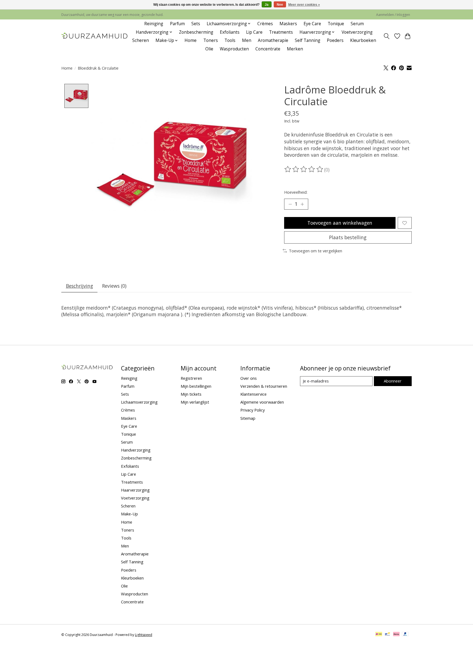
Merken (295, 49)
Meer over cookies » (304, 5)
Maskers (288, 24)
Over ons (248, 378)
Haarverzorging (135, 490)
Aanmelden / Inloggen (393, 14)
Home (190, 40)
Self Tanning (307, 40)
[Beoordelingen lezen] (304, 169)
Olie (209, 49)
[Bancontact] (387, 634)
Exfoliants (230, 32)
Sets (195, 24)
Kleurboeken (363, 40)
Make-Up (129, 513)
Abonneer (393, 381)
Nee (280, 5)
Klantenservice (253, 394)
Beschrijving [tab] (79, 285)
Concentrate (267, 49)
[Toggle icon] (387, 36)
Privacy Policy (252, 410)
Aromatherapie (273, 40)
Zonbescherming (196, 32)
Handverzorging (136, 450)
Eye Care (312, 24)
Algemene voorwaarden (262, 402)
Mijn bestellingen (196, 386)
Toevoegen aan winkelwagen (339, 222)
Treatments (281, 32)
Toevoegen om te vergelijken (315, 250)
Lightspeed (143, 634)
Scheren (140, 40)
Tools (229, 40)
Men (246, 40)
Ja (267, 5)
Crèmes (265, 24)
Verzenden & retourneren (263, 386)
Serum (357, 24)
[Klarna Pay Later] (396, 634)
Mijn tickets (191, 394)
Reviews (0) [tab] (114, 285)
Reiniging (153, 24)
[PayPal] (405, 634)
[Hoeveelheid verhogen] (302, 204)
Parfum (177, 24)
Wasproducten (234, 49)
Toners (210, 40)
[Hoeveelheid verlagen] (290, 204)
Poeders (335, 40)
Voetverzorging (357, 32)
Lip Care (254, 32)
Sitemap (247, 418)
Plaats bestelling (348, 237)
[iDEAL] (378, 634)
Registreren (191, 378)
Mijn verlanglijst (195, 402)
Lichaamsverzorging (139, 402)
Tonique (336, 24)
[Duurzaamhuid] (94, 36)
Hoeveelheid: (295, 192)
